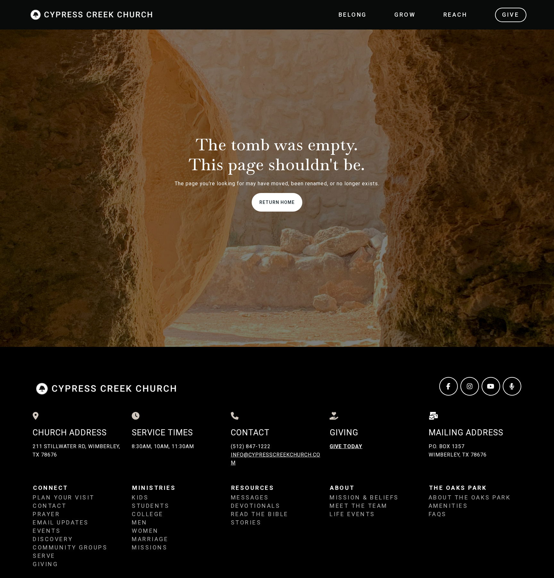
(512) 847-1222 (251, 446)
